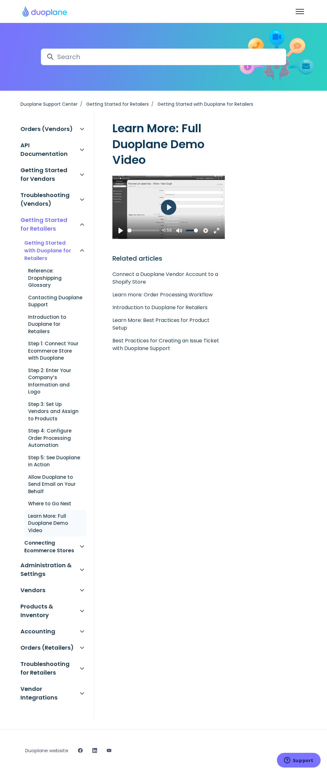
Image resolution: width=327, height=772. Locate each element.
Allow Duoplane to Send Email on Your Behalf (52, 484)
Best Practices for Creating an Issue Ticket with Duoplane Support (165, 344)
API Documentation (44, 149)
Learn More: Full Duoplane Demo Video (48, 523)
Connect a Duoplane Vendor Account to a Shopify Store (165, 278)
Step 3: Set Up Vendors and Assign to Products (53, 411)
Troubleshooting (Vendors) (45, 199)
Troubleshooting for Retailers (45, 668)
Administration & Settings (46, 569)
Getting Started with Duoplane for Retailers (205, 104)
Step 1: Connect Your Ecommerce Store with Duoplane (53, 350)
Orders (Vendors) (46, 129)
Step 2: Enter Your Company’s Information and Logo (49, 381)
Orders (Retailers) (47, 648)
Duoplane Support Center (49, 104)
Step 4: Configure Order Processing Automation (50, 437)
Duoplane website (46, 750)
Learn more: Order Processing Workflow (162, 294)
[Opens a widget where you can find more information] (299, 761)
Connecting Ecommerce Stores (49, 546)
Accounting (37, 631)
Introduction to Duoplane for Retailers (160, 307)
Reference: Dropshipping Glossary (45, 277)
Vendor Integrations (38, 693)
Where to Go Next (49, 503)
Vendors (32, 590)
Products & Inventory (36, 610)
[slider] (143, 230)
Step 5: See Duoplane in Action (54, 461)
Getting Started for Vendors (43, 174)
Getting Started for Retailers (117, 104)
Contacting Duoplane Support (55, 301)
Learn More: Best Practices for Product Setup (160, 324)
